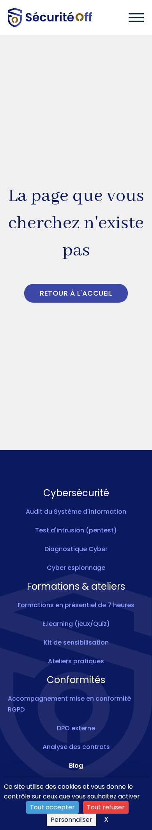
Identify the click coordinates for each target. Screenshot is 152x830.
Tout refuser (106, 807)
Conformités (76, 680)
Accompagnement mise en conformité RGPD (69, 704)
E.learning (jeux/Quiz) (76, 623)
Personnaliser (71, 819)
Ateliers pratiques (76, 661)
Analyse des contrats (76, 746)
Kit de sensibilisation (76, 642)
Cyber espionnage (76, 567)
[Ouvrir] (136, 17)
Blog (76, 765)
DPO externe (76, 728)
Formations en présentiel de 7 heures (76, 605)
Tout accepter (52, 807)
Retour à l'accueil (76, 293)
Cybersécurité (76, 493)
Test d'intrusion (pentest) (76, 530)
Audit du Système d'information (76, 511)
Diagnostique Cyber (76, 549)
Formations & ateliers (76, 586)
